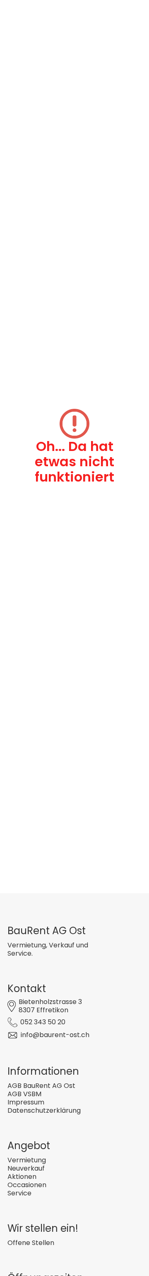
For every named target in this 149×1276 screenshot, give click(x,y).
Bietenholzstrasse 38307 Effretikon (50, 1006)
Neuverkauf (26, 1168)
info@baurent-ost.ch (55, 1035)
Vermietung (26, 1160)
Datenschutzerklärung (44, 1110)
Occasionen (26, 1185)
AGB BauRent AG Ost (41, 1085)
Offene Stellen (30, 1242)
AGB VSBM (24, 1094)
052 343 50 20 (42, 1022)
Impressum (25, 1102)
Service (19, 1193)
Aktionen (21, 1176)
